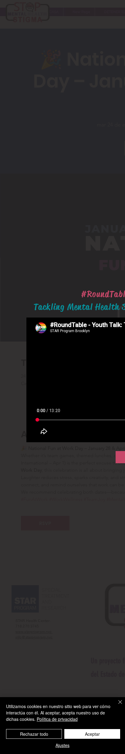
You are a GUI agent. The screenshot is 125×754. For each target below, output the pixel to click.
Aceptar (92, 734)
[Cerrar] (116, 705)
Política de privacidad (57, 719)
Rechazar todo (34, 734)
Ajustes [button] (62, 745)
